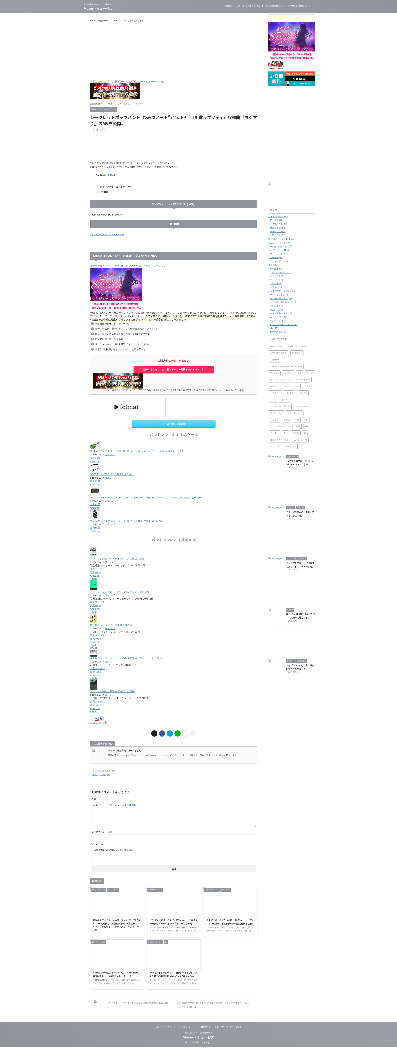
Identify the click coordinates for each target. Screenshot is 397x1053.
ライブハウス (289, 6)
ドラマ (296, 386)
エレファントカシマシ (280, 379)
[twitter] (154, 733)
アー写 (310, 373)
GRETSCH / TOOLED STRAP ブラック (112, 474)
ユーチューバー (302, 406)
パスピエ (303, 393)
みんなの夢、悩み (253, 6)
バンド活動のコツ (272, 6)
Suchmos (274, 359)
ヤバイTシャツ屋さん (280, 406)
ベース (273, 399)
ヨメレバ (110, 562)
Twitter (104, 191)
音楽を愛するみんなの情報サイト (198, 1032)
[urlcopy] (193, 733)
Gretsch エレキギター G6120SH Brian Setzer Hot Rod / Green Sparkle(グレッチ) (136, 451)
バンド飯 (290, 393)
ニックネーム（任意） (102, 831)
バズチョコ (275, 393)
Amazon (95, 461)
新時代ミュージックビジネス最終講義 (111, 624)
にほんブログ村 (98, 722)
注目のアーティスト (233, 6)
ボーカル (286, 399)
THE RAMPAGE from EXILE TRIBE (286, 366)
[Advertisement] (173, 51)
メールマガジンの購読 (174, 423)
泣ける (297, 439)
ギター (273, 386)
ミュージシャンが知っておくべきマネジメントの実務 (119, 591)
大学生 (288, 426)
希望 (298, 426)
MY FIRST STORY (278, 353)
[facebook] (162, 733)
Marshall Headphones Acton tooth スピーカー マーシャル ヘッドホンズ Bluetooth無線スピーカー (146, 497)
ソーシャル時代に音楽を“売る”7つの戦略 (112, 691)
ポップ (95, 774)
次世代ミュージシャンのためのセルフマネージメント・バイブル (126, 658)
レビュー (274, 419)
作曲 (297, 419)
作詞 (306, 419)
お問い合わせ (304, 6)
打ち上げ (274, 433)
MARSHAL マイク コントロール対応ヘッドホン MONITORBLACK (126, 520)
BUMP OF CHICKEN (297, 346)
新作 (286, 433)
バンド (103, 774)
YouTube (288, 373)
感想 (307, 426)
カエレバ (110, 454)
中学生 (287, 419)
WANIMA (274, 373)
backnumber (276, 346)
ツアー (285, 386)
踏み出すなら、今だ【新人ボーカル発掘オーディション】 (173, 369)
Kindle (93, 578)
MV (113, 770)
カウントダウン (303, 379)
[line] (177, 733)
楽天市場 (95, 457)
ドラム (307, 386)
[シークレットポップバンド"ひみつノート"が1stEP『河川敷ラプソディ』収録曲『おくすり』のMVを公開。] (170, 733)
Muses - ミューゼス (98, 8)
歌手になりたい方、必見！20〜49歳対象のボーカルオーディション (128, 81)
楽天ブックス (97, 568)
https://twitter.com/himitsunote (107, 234)
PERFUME (297, 353)
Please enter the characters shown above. (112, 850)
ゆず (299, 373)
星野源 (296, 433)
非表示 (111, 175)
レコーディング (295, 413)
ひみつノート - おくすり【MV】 (117, 186)
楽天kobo (95, 572)
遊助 (287, 446)
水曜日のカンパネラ (279, 439)
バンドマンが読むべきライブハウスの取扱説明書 (117, 558)
